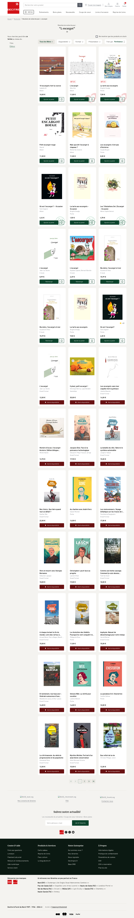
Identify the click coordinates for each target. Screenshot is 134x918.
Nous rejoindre (73, 857)
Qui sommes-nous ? (75, 850)
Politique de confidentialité (108, 854)
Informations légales (105, 850)
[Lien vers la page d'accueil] (13, 8)
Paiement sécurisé (14, 857)
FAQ (67, 801)
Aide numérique (13, 864)
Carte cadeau (42, 850)
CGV (99, 861)
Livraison (11, 854)
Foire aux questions (15, 850)
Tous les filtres (45, 42)
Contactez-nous (107, 801)
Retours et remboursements (18, 861)
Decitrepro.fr (73, 861)
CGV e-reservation (105, 864)
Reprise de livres (44, 854)
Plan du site (102, 868)
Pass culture (42, 857)
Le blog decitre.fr (44, 861)
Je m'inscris (80, 823)
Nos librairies (73, 854)
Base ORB (71, 864)
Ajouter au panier (49, 99)
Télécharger (49, 281)
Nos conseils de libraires (27, 801)
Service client (12, 868)
